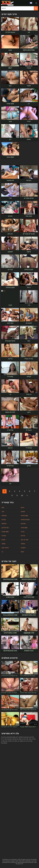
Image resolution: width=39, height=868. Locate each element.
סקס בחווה (24, 527)
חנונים (3, 539)
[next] (27, 495)
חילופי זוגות (5, 547)
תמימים (23, 523)
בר (2, 552)
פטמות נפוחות (25, 519)
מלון (3, 507)
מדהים (23, 535)
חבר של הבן (5, 527)
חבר (3, 511)
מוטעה (23, 511)
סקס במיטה (24, 515)
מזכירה (4, 535)
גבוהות (4, 519)
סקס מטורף (5, 531)
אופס (22, 552)
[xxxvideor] (7, 3)
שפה (32, 3)
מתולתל (4, 523)
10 (22, 495)
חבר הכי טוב (24, 539)
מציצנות (4, 515)
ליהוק (22, 507)
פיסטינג (23, 547)
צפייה (22, 531)
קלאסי (3, 543)
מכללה (23, 543)
